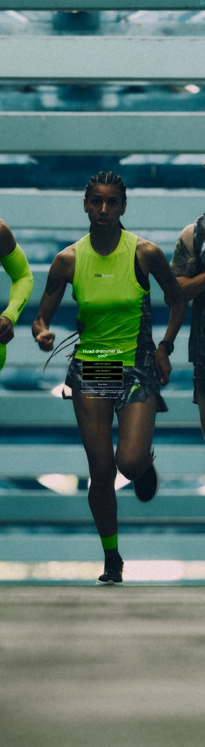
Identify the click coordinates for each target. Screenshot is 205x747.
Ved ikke (102, 384)
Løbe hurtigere (102, 364)
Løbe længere (102, 370)
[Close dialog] (202, 3)
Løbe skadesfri (102, 377)
